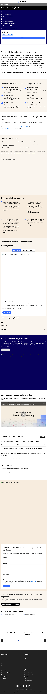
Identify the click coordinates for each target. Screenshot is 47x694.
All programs (27, 658)
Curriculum (20, 47)
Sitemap (26, 678)
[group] (12, 625)
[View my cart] (45, 1)
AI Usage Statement (28, 674)
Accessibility (26, 676)
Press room (3, 660)
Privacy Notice (34, 581)
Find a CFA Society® (5, 676)
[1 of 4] (18, 640)
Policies (44, 47)
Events (2, 662)
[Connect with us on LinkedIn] (17, 686)
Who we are (3, 656)
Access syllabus (23, 41)
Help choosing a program (29, 662)
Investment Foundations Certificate (10, 633)
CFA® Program (27, 656)
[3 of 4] (21, 640)
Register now (23, 37)
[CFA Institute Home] (22, 1)
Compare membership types (7, 672)
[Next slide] (45, 640)
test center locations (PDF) (22, 126)
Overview (3, 47)
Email (4, 568)
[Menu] (1, 1)
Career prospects (11, 47)
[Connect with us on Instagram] (20, 686)
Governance (3, 658)
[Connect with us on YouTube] (23, 686)
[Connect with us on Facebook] (26, 686)
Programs (6, 4)
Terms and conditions (28, 672)
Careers (2, 663)
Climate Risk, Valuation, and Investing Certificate (34, 633)
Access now (5, 350)
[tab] (16, 250)
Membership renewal (5, 674)
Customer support (7, 472)
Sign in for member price (7, 34)
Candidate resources (28, 660)
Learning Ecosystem (29, 47)
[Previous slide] (2, 640)
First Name (5, 557)
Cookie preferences (28, 680)
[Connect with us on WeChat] (29, 686)
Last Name (5, 563)
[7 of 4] (27, 640)
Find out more (7, 312)
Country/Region (6, 574)
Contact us (3, 665)
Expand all (42, 436)
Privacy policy (27, 670)
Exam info (38, 47)
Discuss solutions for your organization (10, 604)
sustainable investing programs (10, 74)
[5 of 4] (24, 640)
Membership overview (5, 670)
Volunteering (3, 678)
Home (2, 4)
